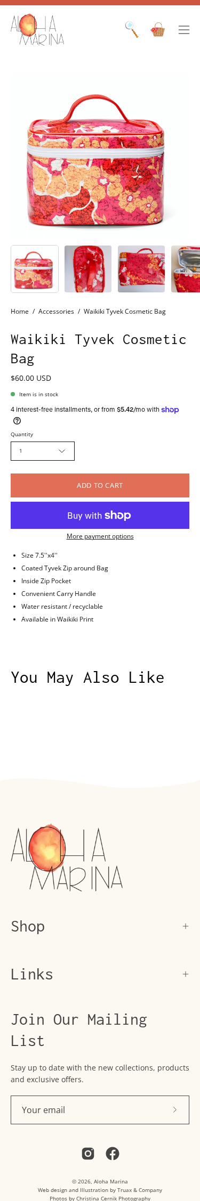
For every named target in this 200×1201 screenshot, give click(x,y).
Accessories (56, 311)
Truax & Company (139, 1190)
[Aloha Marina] (37, 29)
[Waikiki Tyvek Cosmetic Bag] (35, 269)
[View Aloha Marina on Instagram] (88, 1154)
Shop (28, 926)
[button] (131, 29)
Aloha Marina (111, 1181)
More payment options (100, 536)
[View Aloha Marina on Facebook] (113, 1154)
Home (20, 311)
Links (32, 974)
